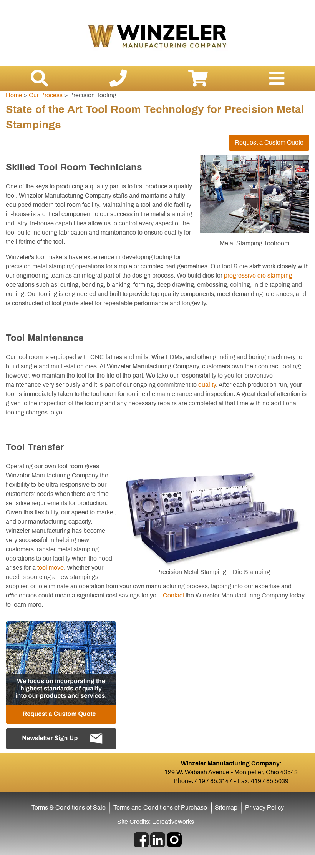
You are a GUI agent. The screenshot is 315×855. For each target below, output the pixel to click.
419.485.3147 (213, 781)
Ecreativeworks (173, 821)
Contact (173, 595)
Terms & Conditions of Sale (69, 807)
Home (14, 95)
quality (207, 384)
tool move (50, 567)
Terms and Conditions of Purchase (160, 807)
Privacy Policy (264, 807)
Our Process (46, 95)
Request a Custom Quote (269, 142)
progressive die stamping (258, 275)
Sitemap (226, 807)
